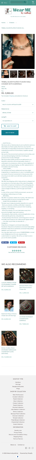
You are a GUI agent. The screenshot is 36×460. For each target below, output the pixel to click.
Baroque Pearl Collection (18, 413)
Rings (18, 388)
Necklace (18, 382)
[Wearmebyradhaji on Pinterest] (29, 448)
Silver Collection (18, 401)
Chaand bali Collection (18, 422)
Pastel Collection (18, 399)
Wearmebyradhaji (12, 453)
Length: (4, 117)
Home (3, 22)
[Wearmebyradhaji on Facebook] (26, 448)
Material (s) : (5, 109)
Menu (5, 3)
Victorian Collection (18, 415)
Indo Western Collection (18, 409)
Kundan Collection (18, 397)
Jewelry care (18, 430)
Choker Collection (18, 403)
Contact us (21, 444)
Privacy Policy (18, 432)
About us (13, 444)
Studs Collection (18, 424)
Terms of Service (18, 439)
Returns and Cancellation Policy (18, 434)
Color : (3, 101)
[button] (5, 74)
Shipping (11, 96)
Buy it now (10, 132)
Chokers (11, 22)
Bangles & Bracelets (18, 386)
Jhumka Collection (18, 407)
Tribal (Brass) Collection (18, 420)
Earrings (18, 384)
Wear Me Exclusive (18, 394)
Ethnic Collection (18, 411)
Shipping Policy (18, 436)
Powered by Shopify (26, 453)
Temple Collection (18, 418)
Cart (33, 3)
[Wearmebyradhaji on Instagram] (33, 448)
